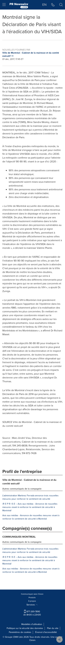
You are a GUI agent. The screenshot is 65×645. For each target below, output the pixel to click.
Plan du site (52, 628)
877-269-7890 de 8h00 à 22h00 (32, 613)
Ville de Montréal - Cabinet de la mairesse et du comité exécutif (29, 481)
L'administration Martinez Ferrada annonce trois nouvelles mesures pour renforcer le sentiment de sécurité (30, 497)
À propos (32, 601)
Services (31, 604)
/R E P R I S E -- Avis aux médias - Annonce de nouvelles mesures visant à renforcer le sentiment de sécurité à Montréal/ (29, 507)
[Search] (61, 5)
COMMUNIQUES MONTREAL (19, 537)
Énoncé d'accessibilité (46, 632)
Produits (32, 597)
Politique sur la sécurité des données (25, 628)
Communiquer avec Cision (32, 594)
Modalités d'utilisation (31, 624)
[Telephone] (53, 5)
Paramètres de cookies (20, 632)
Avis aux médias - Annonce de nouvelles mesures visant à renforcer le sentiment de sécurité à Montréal (30, 517)
